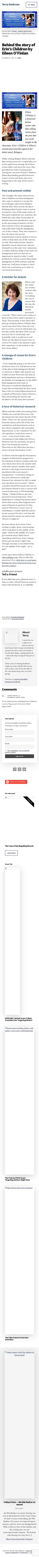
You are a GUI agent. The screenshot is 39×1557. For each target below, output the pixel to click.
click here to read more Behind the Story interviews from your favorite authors (19, 563)
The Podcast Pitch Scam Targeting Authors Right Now (17, 1179)
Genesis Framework (11, 1552)
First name (9, 729)
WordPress (24, 1552)
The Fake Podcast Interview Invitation (16, 1338)
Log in (32, 1552)
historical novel (18, 619)
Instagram (9, 682)
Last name (8, 736)
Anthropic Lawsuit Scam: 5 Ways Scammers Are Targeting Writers (18, 1019)
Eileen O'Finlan (12, 695)
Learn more (11, 853)
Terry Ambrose (11, 4)
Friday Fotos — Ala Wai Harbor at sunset (19, 1503)
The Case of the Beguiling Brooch (19, 846)
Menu (33, 5)
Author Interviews (17, 617)
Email (7, 743)
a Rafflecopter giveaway (12, 571)
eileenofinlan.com (10, 557)
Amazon (17, 679)
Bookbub (24, 679)
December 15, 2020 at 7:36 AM (16, 697)
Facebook (16, 682)
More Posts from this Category (19, 1539)
